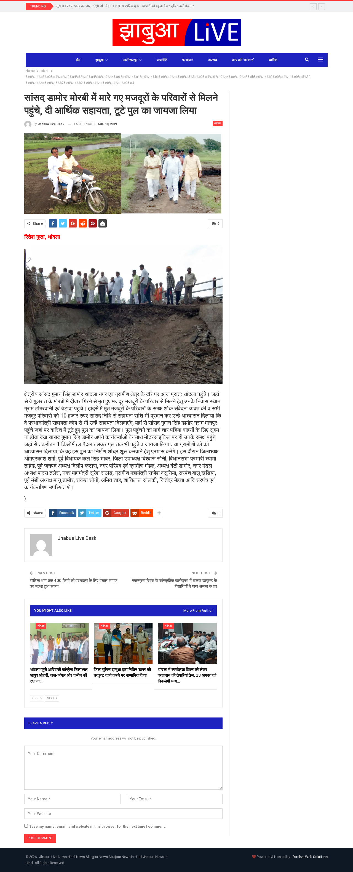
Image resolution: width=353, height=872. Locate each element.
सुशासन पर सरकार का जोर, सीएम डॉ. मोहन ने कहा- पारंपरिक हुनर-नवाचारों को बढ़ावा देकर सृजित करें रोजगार (125, 6)
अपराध (212, 60)
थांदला (217, 123)
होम (78, 60)
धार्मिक (273, 60)
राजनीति (162, 60)
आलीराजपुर (130, 60)
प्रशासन (187, 60)
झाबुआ (99, 60)
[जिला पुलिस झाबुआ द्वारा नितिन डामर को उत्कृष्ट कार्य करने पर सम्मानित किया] (123, 643)
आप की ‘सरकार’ (243, 60)
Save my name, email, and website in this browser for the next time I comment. (97, 826)
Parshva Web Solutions (310, 857)
